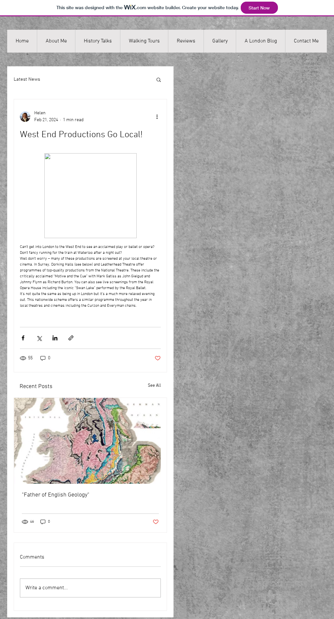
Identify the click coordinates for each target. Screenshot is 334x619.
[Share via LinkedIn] (55, 338)
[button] (159, 79)
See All (154, 385)
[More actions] (157, 117)
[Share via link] (71, 338)
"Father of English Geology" (55, 495)
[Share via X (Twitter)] (39, 338)
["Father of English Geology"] (90, 441)
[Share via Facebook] (23, 338)
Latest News (27, 79)
